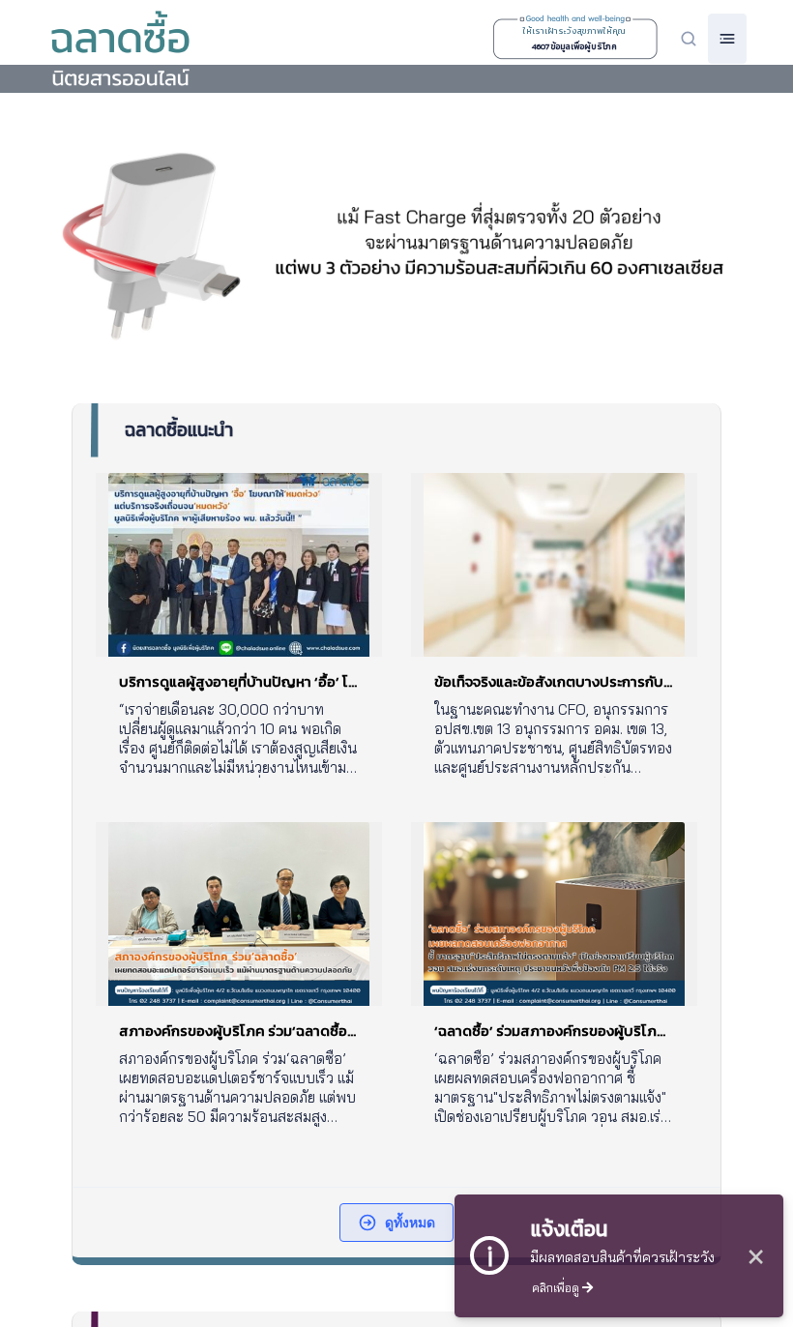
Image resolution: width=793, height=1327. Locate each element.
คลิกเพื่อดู (557, 1287)
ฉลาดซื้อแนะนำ (179, 430)
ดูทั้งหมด (410, 1222)
